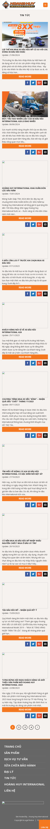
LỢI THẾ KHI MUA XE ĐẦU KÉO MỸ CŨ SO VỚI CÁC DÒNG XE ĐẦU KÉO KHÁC (25, 50)
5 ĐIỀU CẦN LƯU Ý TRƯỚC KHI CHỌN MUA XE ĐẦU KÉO (23, 261)
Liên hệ (9, 790)
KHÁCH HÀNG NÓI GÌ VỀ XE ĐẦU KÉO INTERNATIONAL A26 (19, 330)
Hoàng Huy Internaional (24, 784)
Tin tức (10, 778)
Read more (25, 76)
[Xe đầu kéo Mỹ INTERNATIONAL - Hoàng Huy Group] (20, 5)
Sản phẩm (11, 753)
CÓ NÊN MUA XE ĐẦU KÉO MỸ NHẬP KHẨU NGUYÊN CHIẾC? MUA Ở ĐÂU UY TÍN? (21, 541)
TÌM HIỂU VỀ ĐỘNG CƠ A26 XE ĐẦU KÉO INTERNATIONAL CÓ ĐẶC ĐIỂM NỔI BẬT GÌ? (22, 472)
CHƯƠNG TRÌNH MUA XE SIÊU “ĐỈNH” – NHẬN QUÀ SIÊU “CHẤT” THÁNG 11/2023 (23, 400)
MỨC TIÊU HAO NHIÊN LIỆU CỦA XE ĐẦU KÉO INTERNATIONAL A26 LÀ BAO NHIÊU (22, 120)
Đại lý (8, 772)
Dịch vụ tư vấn (16, 759)
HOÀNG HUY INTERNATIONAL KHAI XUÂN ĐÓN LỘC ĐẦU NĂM (24, 189)
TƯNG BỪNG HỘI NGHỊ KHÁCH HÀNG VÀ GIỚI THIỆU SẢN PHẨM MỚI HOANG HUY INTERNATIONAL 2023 (23, 682)
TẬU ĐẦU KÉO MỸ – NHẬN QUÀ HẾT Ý (19, 610)
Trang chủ (12, 746)
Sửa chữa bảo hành (20, 765)
